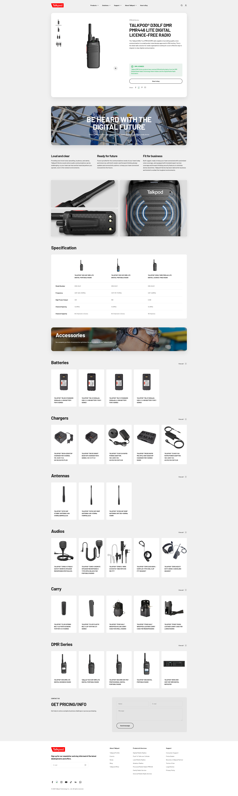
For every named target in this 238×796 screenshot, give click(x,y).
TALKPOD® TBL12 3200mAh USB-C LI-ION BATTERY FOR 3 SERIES (91, 400)
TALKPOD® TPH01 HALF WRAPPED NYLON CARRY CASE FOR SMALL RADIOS (117, 626)
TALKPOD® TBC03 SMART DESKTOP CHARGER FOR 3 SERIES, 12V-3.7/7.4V (90, 456)
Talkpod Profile (115, 753)
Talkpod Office (114, 767)
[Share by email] (145, 87)
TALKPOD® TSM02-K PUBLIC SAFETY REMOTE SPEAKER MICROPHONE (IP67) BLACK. (63, 569)
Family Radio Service (139, 770)
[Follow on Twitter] (57, 782)
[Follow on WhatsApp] (80, 782)
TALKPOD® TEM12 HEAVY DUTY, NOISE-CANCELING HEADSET (172, 569)
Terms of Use (170, 763)
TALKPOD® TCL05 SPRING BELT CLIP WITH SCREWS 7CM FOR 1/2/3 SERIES (62, 626)
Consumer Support (172, 753)
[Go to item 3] (59, 37)
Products (93, 5)
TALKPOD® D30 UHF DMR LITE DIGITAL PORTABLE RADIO (84, 276)
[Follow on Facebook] (52, 782)
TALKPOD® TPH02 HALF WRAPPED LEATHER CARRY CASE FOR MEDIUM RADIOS (146, 626)
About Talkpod (130, 5)
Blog (111, 763)
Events (112, 756)
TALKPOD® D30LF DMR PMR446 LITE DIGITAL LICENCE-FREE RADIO (160, 276)
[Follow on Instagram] (61, 782)
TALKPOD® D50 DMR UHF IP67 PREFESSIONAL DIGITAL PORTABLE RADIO (118, 682)
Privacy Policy (170, 770)
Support (116, 5)
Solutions (105, 5)
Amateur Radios (138, 763)
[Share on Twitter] (138, 87)
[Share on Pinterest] (142, 87)
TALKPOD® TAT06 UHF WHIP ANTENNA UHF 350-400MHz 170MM (118, 513)
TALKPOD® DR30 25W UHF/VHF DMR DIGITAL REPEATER (171, 682)
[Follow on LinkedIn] (75, 782)
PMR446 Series (134, 20)
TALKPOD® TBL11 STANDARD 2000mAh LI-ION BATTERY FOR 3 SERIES (118, 400)
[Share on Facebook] (135, 87)
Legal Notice (170, 767)
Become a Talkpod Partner (174, 760)
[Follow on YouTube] (66, 782)
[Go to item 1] (59, 22)
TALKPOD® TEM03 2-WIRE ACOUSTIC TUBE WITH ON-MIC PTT (118, 569)
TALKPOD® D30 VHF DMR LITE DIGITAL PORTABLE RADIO (120, 276)
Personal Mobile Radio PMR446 (143, 767)
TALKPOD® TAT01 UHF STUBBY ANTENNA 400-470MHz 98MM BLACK (62, 513)
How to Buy (144, 5)
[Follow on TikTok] (71, 782)
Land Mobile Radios (139, 760)
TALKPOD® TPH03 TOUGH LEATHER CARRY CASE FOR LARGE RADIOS (173, 626)
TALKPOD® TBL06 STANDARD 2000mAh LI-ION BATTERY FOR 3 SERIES (63, 400)
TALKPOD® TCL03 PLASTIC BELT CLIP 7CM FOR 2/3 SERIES (90, 626)
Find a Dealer (170, 756)
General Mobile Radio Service (142, 774)
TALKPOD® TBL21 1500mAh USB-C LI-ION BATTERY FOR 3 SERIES (146, 400)
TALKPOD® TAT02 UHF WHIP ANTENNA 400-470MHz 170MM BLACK (91, 513)
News (111, 760)
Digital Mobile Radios (139, 753)
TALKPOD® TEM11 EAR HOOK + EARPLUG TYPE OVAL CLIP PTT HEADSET (146, 569)
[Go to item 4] (59, 44)
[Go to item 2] (59, 29)
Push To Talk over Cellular (141, 756)
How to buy (156, 81)
